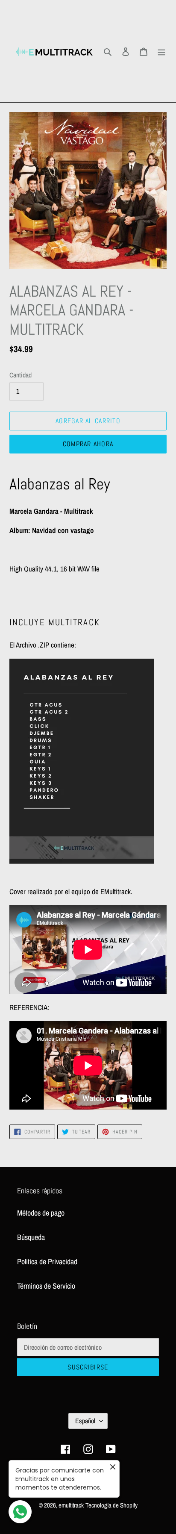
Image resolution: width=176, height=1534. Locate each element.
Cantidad (20, 375)
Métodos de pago (41, 1212)
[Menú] (161, 51)
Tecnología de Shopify (111, 1505)
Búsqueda (31, 1237)
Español (85, 1420)
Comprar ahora (88, 443)
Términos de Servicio (46, 1286)
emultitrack (71, 1505)
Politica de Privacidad (47, 1261)
